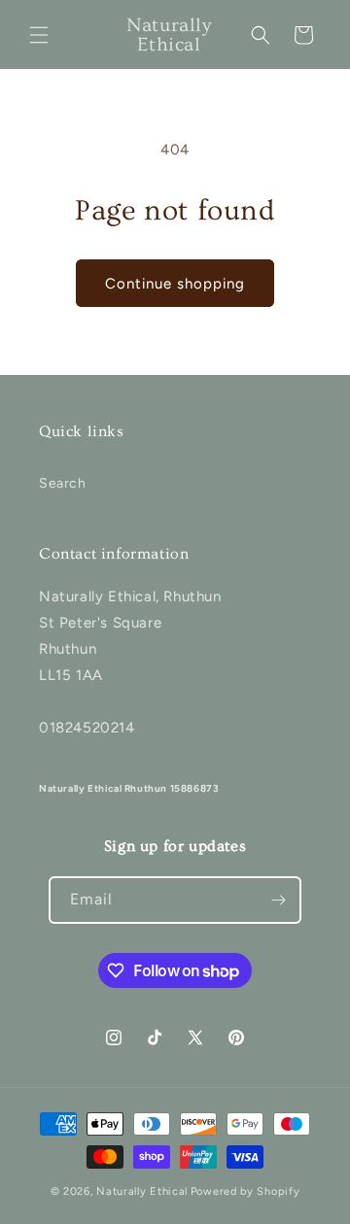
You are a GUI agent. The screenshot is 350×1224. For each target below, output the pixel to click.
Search (63, 483)
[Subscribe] (278, 900)
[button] (39, 35)
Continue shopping (175, 283)
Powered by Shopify (245, 1191)
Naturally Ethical (142, 1191)
